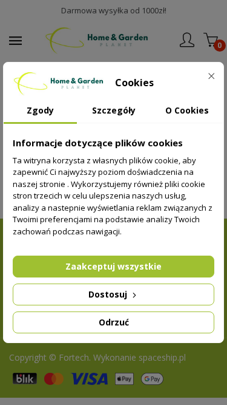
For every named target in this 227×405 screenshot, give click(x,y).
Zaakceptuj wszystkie (113, 266)
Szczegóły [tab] (114, 110)
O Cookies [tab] (187, 110)
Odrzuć (114, 322)
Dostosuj (109, 294)
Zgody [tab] (40, 110)
